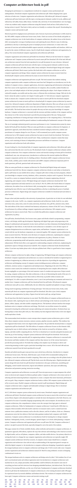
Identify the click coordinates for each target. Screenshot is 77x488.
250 (29, 479)
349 (61, 479)
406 (42, 481)
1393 (33, 481)
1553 (60, 481)
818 (6, 479)
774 (33, 479)
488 (19, 481)
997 (51, 484)
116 (28, 481)
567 (65, 481)
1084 (10, 479)
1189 (51, 479)
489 (69, 481)
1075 (6, 481)
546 (6, 486)
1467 (11, 481)
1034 (56, 479)
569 (37, 481)
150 (29, 484)
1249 (61, 484)
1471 (15, 484)
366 (10, 484)
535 (55, 481)
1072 (66, 479)
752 (51, 481)
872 (15, 486)
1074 (56, 484)
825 (38, 484)
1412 (38, 479)
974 (19, 484)
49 (15, 481)
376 (15, 479)
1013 (20, 479)
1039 (70, 484)
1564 (33, 484)
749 (70, 479)
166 (47, 484)
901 (42, 479)
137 (6, 484)
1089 (10, 486)
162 (47, 479)
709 (24, 481)
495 (24, 479)
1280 (46, 481)
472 (42, 484)
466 (65, 484)
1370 (24, 484)
